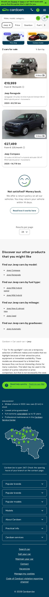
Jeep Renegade (14, 275)
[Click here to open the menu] (44, 10)
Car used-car (19, 341)
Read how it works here (24, 210)
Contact (24, 563)
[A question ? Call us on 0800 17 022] (31, 10)
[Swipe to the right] (44, 25)
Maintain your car (24, 559)
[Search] (38, 18)
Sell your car (24, 554)
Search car (24, 549)
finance (14, 2)
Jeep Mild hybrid (14, 295)
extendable (22, 414)
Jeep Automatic (14, 329)
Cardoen (6, 341)
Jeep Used (11, 315)
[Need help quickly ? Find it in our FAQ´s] (38, 10)
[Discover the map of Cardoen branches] (24, 458)
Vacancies (24, 568)
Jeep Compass (13, 270)
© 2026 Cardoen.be (24, 591)
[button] (10, 25)
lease (22, 2)
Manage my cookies (24, 573)
